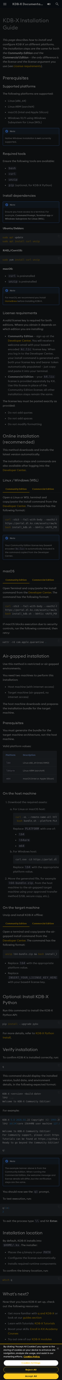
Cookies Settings (31, 1362)
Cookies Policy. (32, 1356)
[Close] (58, 1348)
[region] (31, 1362)
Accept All (31, 1376)
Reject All (31, 1369)
